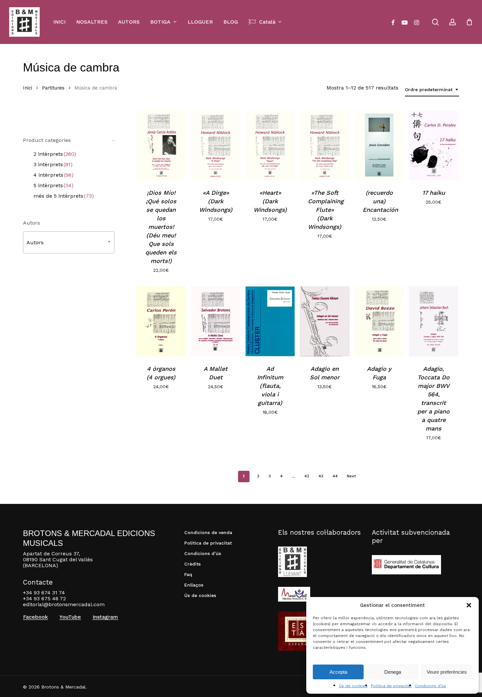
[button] (469, 605)
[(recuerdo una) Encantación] (379, 145)
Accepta (338, 672)
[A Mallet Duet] (215, 321)
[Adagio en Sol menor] (324, 321)
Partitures (53, 88)
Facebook (35, 617)
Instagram (105, 617)
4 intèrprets (53, 175)
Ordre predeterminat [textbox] (428, 89)
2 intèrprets (54, 154)
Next (351, 476)
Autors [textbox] (35, 242)
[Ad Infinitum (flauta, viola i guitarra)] (270, 321)
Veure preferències (447, 672)
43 (320, 476)
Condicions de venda (208, 532)
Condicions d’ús (430, 686)
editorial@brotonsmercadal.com (64, 604)
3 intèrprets (52, 164)
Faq (188, 574)
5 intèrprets (53, 185)
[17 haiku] (433, 145)
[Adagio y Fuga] (379, 321)
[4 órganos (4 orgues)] (161, 321)
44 (335, 476)
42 (306, 476)
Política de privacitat (391, 686)
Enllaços (193, 584)
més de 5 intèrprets (63, 196)
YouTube (70, 617)
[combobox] (432, 89)
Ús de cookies (353, 686)
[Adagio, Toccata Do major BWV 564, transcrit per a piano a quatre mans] (433, 321)
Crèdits (192, 564)
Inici (27, 88)
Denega (392, 672)
